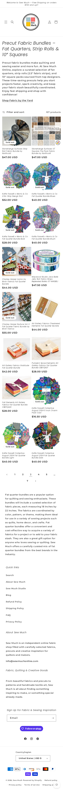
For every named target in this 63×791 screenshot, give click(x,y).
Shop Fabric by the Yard (17, 100)
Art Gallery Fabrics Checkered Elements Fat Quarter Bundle (46, 324)
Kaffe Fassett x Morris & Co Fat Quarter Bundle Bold (15, 237)
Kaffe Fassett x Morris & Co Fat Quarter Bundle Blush (44, 237)
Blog (8, 595)
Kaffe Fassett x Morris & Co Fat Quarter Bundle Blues (44, 195)
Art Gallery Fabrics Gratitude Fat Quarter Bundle (15, 366)
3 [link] (31, 474)
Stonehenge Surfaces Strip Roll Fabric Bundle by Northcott (14, 151)
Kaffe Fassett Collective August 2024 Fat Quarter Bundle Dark (43, 455)
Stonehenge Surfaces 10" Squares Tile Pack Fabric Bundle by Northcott (43, 151)
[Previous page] (7, 474)
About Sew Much (15, 582)
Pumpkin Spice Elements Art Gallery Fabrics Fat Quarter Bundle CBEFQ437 (45, 365)
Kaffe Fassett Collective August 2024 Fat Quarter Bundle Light (13, 455)
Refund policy (51, 780)
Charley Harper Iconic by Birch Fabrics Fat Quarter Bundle (14, 281)
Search (10, 575)
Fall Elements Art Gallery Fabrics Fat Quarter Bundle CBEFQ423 (15, 404)
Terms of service (32, 785)
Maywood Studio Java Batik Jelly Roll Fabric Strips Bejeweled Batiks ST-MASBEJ (45, 279)
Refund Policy (14, 601)
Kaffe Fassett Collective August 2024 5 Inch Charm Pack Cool (44, 410)
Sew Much (17, 780)
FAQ (8, 615)
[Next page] (35, 481)
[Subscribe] (53, 718)
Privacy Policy (14, 621)
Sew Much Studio (16, 588)
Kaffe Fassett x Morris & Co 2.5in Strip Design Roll (15, 195)
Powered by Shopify (32, 780)
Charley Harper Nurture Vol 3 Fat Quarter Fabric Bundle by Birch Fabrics (16, 326)
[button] (6, 22)
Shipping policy (49, 785)
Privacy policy (15, 785)
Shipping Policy (15, 608)
